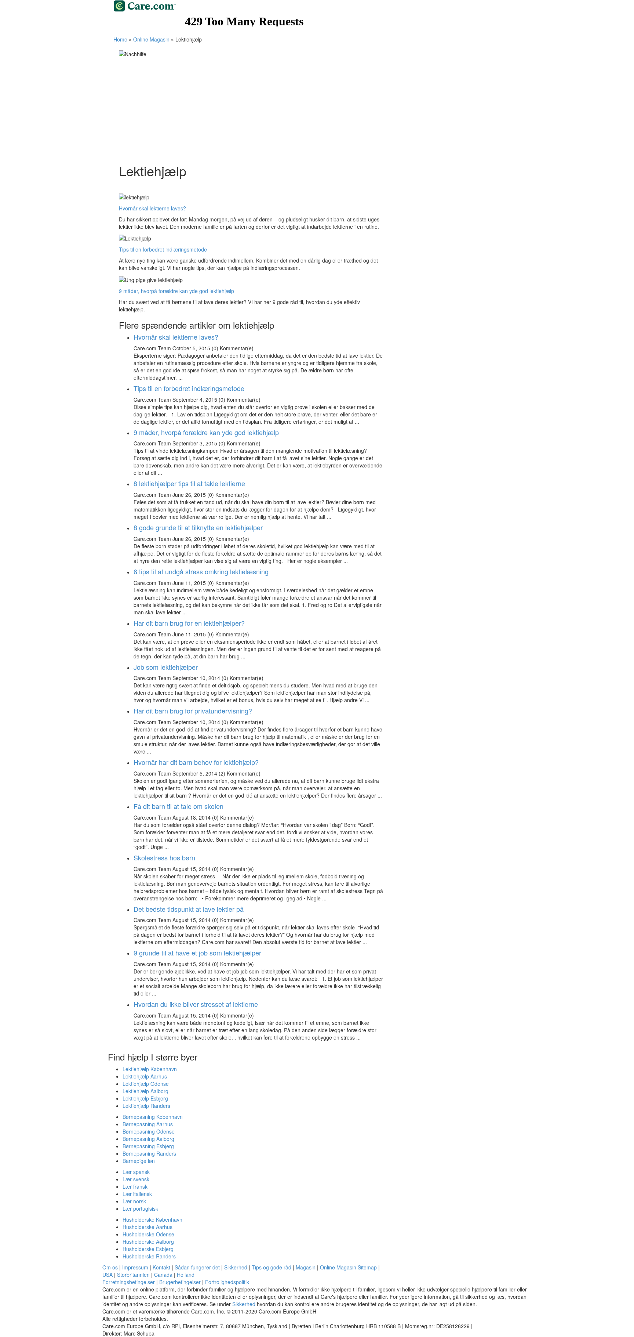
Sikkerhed (235, 1267)
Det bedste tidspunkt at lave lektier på (189, 909)
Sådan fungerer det (198, 1267)
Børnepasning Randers (149, 1153)
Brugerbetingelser (180, 1282)
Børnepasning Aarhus (148, 1124)
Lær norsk (134, 1201)
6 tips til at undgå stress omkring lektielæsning (201, 571)
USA (107, 1274)
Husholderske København (152, 1219)
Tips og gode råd (271, 1267)
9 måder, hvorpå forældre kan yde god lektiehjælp (176, 290)
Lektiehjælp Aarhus (145, 1076)
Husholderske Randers (149, 1256)
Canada (163, 1274)
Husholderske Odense (148, 1234)
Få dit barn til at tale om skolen (178, 806)
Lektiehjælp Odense (146, 1083)
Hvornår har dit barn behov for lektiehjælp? (196, 762)
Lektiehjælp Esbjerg (145, 1098)
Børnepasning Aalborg (148, 1138)
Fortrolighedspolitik (227, 1282)
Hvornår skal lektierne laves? (152, 208)
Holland (185, 1274)
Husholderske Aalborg (148, 1241)
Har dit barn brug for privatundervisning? (193, 710)
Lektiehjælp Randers (146, 1105)
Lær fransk (135, 1186)
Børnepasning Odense (149, 1131)
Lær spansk (136, 1171)
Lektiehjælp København (150, 1069)
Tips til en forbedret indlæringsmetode (163, 249)
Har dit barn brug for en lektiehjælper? (189, 623)
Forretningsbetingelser (128, 1282)
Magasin (306, 1267)
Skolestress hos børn (164, 857)
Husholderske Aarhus (147, 1227)
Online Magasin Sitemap (348, 1267)
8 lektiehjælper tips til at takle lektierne (189, 483)
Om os (110, 1267)
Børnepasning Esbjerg (148, 1146)
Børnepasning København (153, 1116)
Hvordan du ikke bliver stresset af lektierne (196, 1004)
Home (120, 39)
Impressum (135, 1267)
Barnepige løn (139, 1160)
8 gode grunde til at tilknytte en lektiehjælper (198, 527)
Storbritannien (133, 1274)
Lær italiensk (137, 1193)
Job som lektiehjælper (166, 667)
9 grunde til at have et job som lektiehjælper (197, 952)
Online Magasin (151, 39)
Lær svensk (136, 1179)
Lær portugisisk (140, 1208)
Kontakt (161, 1267)
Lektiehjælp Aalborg (145, 1091)
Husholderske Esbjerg (148, 1249)
